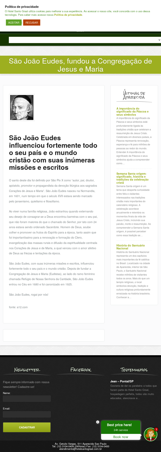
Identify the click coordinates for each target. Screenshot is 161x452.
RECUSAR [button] (32, 22)
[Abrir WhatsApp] (10, 442)
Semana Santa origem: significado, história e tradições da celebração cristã (132, 178)
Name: (6, 393)
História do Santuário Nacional (130, 247)
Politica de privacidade (68, 15)
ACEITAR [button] (13, 22)
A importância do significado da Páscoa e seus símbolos (132, 111)
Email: (6, 408)
